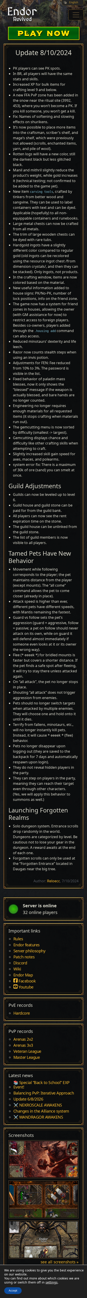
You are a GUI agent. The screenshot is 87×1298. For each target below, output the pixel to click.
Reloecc (53, 880)
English (73, 2)
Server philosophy (29, 951)
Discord (20, 963)
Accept (13, 1290)
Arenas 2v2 (23, 1039)
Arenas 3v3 (23, 1045)
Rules (18, 939)
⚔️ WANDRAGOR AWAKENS (38, 1117)
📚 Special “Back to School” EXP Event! (41, 1084)
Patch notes (24, 957)
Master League (26, 1057)
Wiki (17, 969)
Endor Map (23, 975)
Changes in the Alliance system (41, 1111)
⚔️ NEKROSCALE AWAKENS (37, 1105)
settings (52, 1282)
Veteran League (27, 1051)
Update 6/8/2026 (28, 1099)
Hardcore (21, 1013)
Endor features (26, 945)
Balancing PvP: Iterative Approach (43, 1093)
